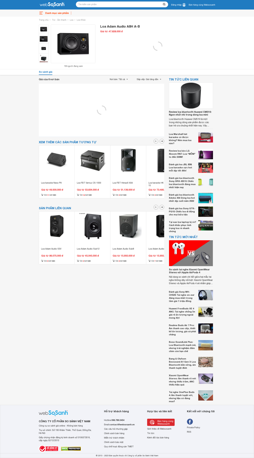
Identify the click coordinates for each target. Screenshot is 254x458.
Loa (71, 20)
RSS (189, 432)
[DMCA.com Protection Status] (71, 449)
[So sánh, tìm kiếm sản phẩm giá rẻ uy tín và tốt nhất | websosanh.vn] (52, 4)
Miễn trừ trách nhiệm (114, 438)
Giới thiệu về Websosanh (159, 429)
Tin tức (150, 433)
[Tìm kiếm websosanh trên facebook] (190, 422)
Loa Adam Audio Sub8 (123, 249)
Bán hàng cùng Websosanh (202, 5)
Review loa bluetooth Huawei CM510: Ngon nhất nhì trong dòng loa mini (190, 113)
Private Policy (193, 427)
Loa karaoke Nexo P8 (51, 183)
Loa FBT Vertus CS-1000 (89, 183)
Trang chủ (44, 20)
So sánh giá (45, 71)
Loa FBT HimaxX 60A (123, 183)
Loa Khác (81, 20)
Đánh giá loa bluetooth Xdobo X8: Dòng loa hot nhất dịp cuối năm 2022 (182, 197)
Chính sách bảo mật (113, 442)
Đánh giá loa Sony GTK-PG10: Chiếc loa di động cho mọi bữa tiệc (182, 211)
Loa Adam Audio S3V (51, 249)
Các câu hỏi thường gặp (116, 429)
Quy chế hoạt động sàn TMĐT (119, 446)
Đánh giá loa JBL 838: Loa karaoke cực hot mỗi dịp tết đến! (180, 167)
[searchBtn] (164, 4)
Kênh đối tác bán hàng (158, 437)
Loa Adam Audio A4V (158, 249)
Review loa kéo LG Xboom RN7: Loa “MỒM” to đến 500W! (182, 153)
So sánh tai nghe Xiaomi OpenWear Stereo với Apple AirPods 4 (189, 271)
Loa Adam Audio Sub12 (88, 249)
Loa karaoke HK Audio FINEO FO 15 (164, 184)
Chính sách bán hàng (114, 433)
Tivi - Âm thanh (59, 20)
